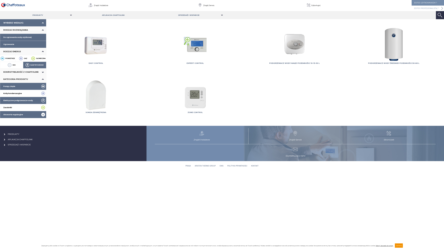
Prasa (188, 166)
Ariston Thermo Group (205, 166)
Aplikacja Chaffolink (113, 15)
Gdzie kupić (316, 5)
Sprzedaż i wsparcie (188, 15)
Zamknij (399, 245)
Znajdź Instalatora (101, 5)
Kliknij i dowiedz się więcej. (384, 246)
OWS (221, 166)
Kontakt (255, 166)
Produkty (37, 15)
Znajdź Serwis (208, 5)
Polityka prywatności (237, 166)
